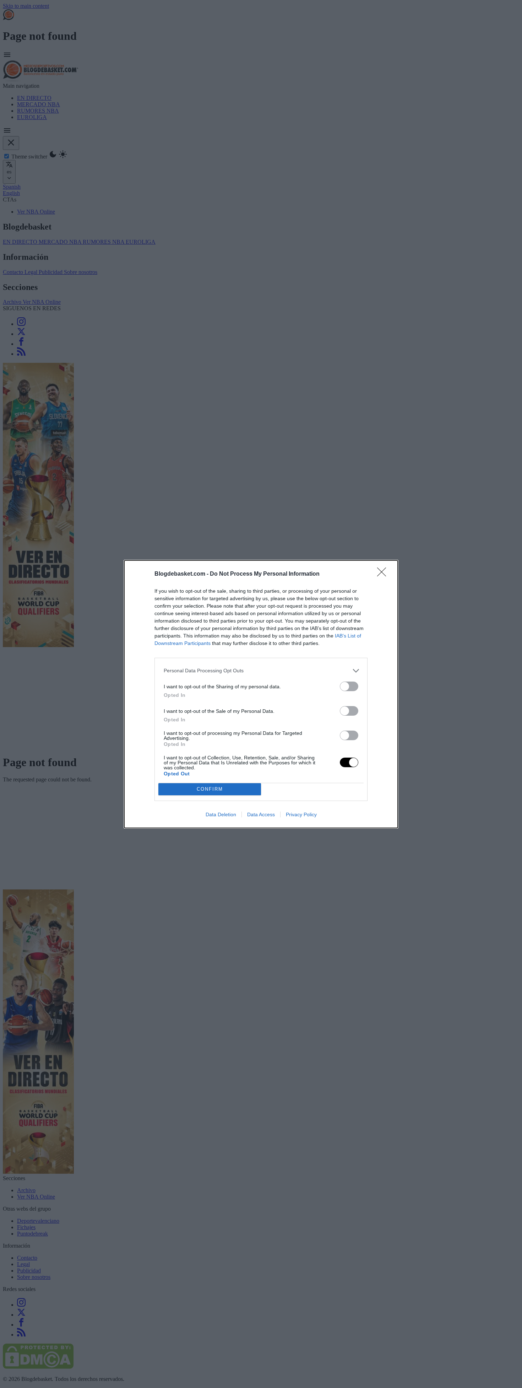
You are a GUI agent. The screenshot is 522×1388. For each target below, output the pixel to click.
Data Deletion (221, 814)
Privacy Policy (301, 814)
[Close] (384, 574)
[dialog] (261, 694)
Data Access (261, 814)
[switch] (349, 686)
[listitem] (261, 670)
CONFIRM (210, 789)
